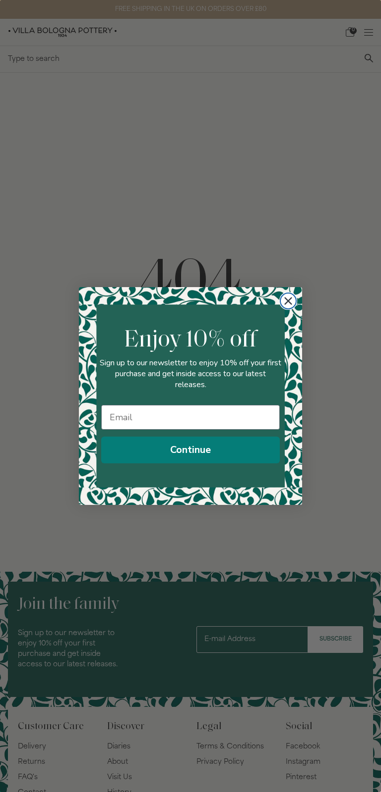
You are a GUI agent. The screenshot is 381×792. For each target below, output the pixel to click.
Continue (190, 449)
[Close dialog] (288, 301)
